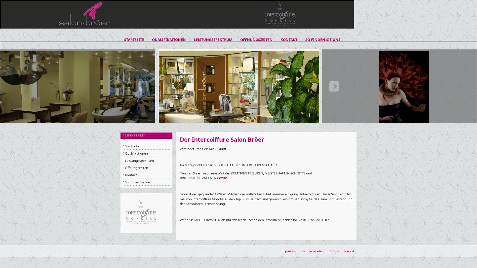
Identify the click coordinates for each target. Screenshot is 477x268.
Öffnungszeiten (312, 251)
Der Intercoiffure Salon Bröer (222, 139)
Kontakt (349, 251)
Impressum (289, 251)
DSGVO (333, 251)
